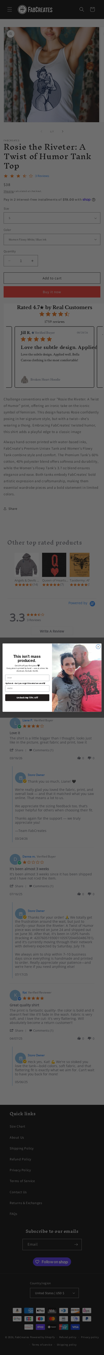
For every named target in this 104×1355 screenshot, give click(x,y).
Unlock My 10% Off (27, 697)
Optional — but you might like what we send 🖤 (25, 683)
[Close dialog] (98, 646)
